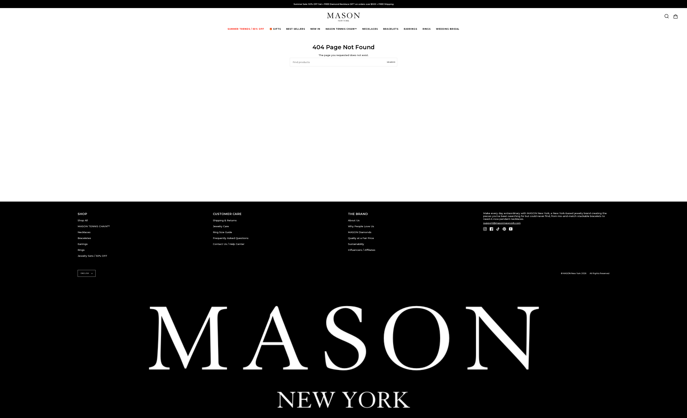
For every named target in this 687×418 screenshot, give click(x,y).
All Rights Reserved (599, 273)
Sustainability (356, 244)
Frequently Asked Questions (231, 238)
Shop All (83, 220)
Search (391, 62)
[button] (275, 29)
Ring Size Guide (222, 232)
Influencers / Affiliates (361, 249)
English (85, 273)
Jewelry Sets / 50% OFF (92, 255)
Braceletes (84, 238)
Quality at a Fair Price (361, 238)
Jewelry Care (221, 226)
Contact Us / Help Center (228, 244)
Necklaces (84, 232)
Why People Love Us (361, 226)
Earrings (83, 244)
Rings (81, 249)
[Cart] (675, 16)
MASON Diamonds (359, 232)
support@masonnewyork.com (502, 223)
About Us (354, 220)
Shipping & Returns (225, 220)
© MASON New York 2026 (573, 273)
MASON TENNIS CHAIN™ (94, 226)
